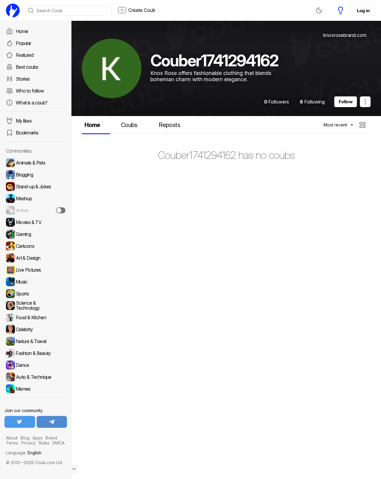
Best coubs (27, 67)
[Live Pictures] (35, 270)
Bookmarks (27, 133)
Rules (44, 442)
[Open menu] (365, 101)
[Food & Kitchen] (35, 317)
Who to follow (30, 91)
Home (22, 31)
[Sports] (35, 294)
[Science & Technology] (35, 305)
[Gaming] (35, 234)
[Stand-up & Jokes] (35, 186)
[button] (363, 125)
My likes (24, 121)
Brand (51, 437)
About (12, 437)
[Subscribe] (60, 210)
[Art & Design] (35, 258)
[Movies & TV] (35, 222)
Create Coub (141, 10)
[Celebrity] (35, 329)
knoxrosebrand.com (344, 35)
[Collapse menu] (74, 469)
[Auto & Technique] (35, 377)
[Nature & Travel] (35, 341)
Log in (363, 10)
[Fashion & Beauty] (35, 353)
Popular (23, 43)
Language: (23, 452)
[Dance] (35, 365)
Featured (24, 55)
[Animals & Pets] (35, 163)
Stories (23, 79)
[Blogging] (35, 175)
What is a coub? (31, 103)
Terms (12, 442)
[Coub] (13, 10)
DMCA (58, 442)
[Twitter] (19, 422)
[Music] (35, 282)
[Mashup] (35, 198)
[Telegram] (52, 422)
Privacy (28, 442)
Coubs (129, 125)
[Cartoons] (35, 246)
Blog (25, 437)
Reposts (169, 125)
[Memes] (35, 389)
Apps (37, 437)
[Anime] (35, 210)
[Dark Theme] (319, 10)
